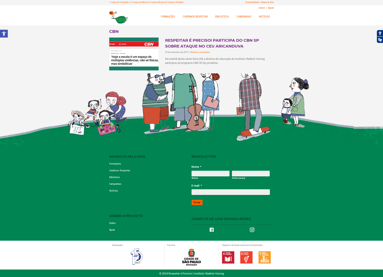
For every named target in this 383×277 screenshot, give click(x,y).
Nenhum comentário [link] (200, 52)
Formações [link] (168, 16)
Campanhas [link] (244, 16)
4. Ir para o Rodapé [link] (174, 2)
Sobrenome (238, 178)
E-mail (197, 185)
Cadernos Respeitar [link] (195, 16)
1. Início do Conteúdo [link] (119, 2)
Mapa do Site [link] (267, 2)
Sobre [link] (262, 7)
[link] (4, 34)
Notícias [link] (264, 16)
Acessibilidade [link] (252, 2)
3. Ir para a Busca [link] (157, 2)
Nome (196, 166)
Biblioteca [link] (222, 16)
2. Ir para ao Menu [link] (138, 2)
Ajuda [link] (271, 7)
